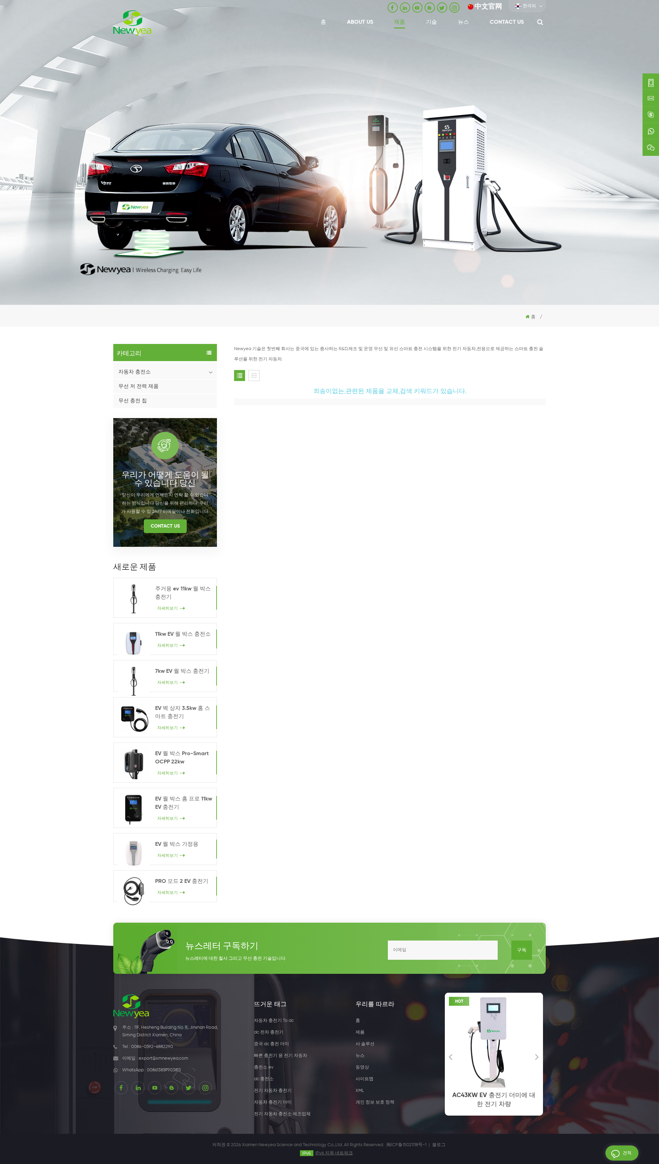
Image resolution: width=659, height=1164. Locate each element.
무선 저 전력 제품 (138, 386)
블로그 (439, 1145)
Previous (450, 1056)
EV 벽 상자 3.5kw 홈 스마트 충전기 (182, 712)
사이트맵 (364, 1079)
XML (360, 1090)
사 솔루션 (365, 1044)
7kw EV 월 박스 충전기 (182, 671)
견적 (627, 1153)
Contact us (507, 22)
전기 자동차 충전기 (273, 1090)
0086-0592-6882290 (152, 1047)
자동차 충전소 (134, 371)
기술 (431, 22)
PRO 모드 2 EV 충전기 (181, 881)
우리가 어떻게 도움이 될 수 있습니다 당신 (165, 478)
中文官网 (488, 6)
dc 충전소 (264, 1079)
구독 (522, 950)
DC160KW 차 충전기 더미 (502, 1095)
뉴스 (463, 22)
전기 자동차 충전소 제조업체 (282, 1114)
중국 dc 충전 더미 (271, 1044)
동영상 (362, 1067)
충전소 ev (264, 1067)
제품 (399, 22)
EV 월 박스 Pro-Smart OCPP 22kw (182, 758)
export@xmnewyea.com (163, 1058)
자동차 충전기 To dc (274, 1020)
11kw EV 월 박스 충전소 (183, 634)
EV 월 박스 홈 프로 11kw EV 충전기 (183, 803)
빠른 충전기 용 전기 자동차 (280, 1055)
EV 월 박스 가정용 (176, 844)
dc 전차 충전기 (269, 1032)
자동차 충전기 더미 (273, 1102)
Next (537, 1056)
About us (360, 22)
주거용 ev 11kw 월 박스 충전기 (183, 593)
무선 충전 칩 (132, 400)
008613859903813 (164, 1070)
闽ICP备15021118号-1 (406, 1145)
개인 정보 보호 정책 (375, 1102)
